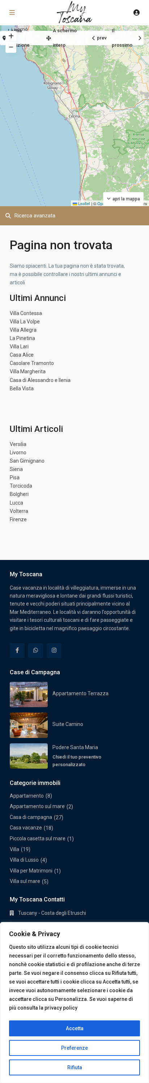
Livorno (18, 452)
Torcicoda (21, 486)
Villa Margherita (28, 371)
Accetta (75, 1028)
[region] (74, 1002)
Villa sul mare (25, 881)
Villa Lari (19, 346)
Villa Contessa (26, 313)
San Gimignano (27, 461)
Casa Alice (22, 355)
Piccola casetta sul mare (37, 838)
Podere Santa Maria (75, 747)
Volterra (19, 511)
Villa (14, 849)
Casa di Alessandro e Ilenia (40, 380)
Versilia (18, 444)
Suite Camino (67, 724)
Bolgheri (19, 494)
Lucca (16, 503)
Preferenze (74, 1048)
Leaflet (83, 203)
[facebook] (17, 650)
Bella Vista (22, 388)
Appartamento (27, 796)
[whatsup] (35, 650)
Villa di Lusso (24, 860)
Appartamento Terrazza (80, 693)
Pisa (15, 477)
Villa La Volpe (25, 321)
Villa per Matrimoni (31, 871)
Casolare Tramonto (32, 363)
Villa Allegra (23, 330)
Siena (16, 469)
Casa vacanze (26, 828)
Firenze (18, 519)
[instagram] (54, 650)
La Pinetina (22, 338)
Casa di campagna (31, 817)
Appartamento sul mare (37, 806)
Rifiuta (74, 1067)
